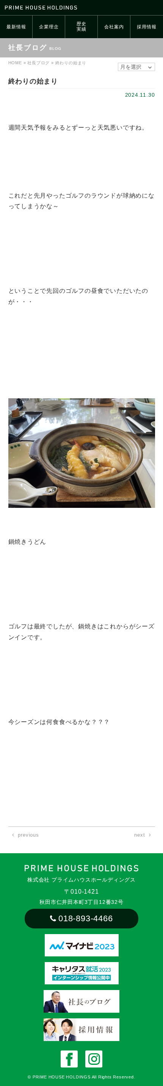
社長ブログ (38, 62)
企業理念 (48, 26)
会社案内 (114, 26)
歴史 (81, 26)
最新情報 (16, 26)
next (139, 835)
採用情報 (146, 26)
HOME (15, 62)
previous (28, 835)
